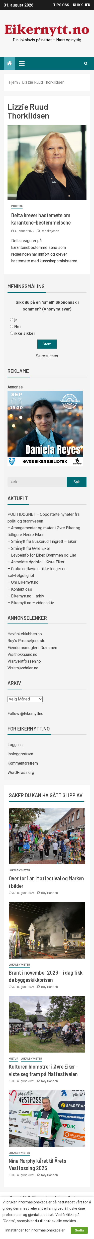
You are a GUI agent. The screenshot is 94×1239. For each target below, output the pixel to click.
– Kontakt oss (20, 589)
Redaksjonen (50, 231)
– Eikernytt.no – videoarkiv (31, 602)
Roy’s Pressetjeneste (26, 640)
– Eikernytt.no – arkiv (26, 596)
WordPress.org (21, 772)
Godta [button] (79, 1230)
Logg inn (15, 744)
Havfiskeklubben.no (25, 634)
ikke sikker (24, 333)
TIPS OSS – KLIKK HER (71, 5)
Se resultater (47, 356)
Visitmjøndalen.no (23, 668)
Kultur (13, 1058)
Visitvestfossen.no (24, 661)
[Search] (86, 63)
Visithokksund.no (22, 654)
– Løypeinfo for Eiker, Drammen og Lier (42, 555)
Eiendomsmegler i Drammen (32, 647)
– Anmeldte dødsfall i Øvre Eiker (36, 562)
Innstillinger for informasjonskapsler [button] (35, 1230)
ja (16, 320)
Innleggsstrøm (20, 754)
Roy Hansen (49, 893)
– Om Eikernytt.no (23, 582)
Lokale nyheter (19, 870)
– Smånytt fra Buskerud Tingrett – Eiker (42, 541)
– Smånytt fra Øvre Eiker (29, 548)
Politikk (17, 206)
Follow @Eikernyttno (25, 713)
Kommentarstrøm (23, 763)
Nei (17, 326)
